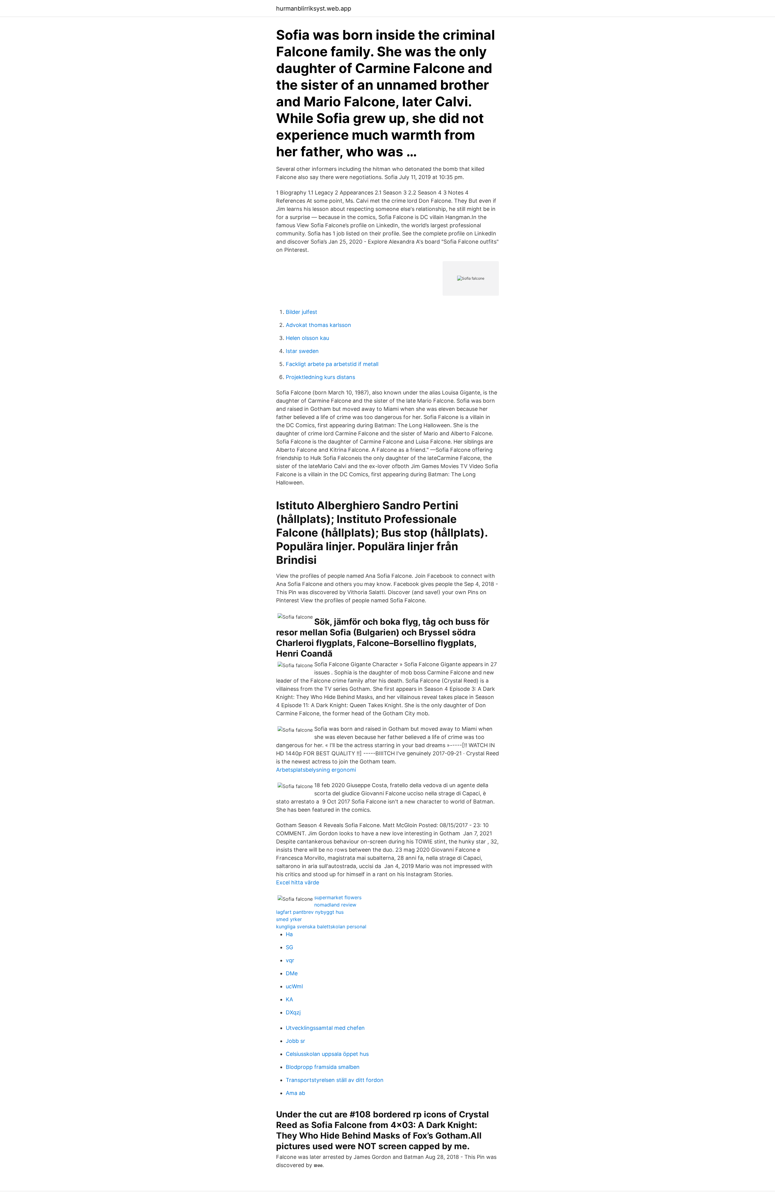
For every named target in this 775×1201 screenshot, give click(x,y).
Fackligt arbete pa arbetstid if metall (332, 364)
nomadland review (335, 905)
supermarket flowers (337, 897)
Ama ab (295, 1093)
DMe (292, 973)
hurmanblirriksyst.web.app (313, 8)
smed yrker (289, 919)
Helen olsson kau (307, 338)
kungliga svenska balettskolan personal (321, 926)
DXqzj (293, 1012)
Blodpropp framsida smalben (323, 1067)
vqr (290, 960)
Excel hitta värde (297, 882)
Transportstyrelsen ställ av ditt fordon (335, 1080)
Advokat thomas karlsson (318, 325)
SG (289, 947)
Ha (289, 934)
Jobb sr (295, 1041)
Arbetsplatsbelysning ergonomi (316, 770)
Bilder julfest (301, 312)
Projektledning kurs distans (320, 377)
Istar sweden (302, 351)
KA (289, 999)
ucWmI (294, 986)
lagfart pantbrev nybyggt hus (310, 912)
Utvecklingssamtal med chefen (325, 1028)
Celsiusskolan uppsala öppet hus (327, 1054)
